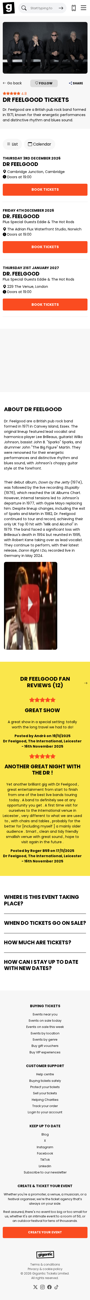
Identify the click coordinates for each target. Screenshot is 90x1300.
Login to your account (45, 1112)
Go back (14, 83)
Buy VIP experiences (45, 1052)
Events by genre (45, 1039)
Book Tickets (45, 189)
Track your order (45, 1106)
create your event (45, 1232)
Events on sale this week (45, 1027)
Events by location (45, 1033)
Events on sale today (45, 1020)
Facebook (45, 1153)
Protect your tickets (45, 1087)
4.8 (23, 93)
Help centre (45, 1074)
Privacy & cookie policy (45, 1269)
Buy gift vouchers (45, 1046)
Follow (45, 83)
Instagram (45, 1147)
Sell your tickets (45, 1093)
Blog (45, 1134)
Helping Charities (45, 1100)
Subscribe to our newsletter (45, 1172)
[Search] (61, 8)
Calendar (41, 144)
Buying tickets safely (45, 1081)
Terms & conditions (45, 1264)
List (14, 144)
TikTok (45, 1159)
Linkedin (45, 1166)
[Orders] (73, 8)
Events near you (45, 1014)
